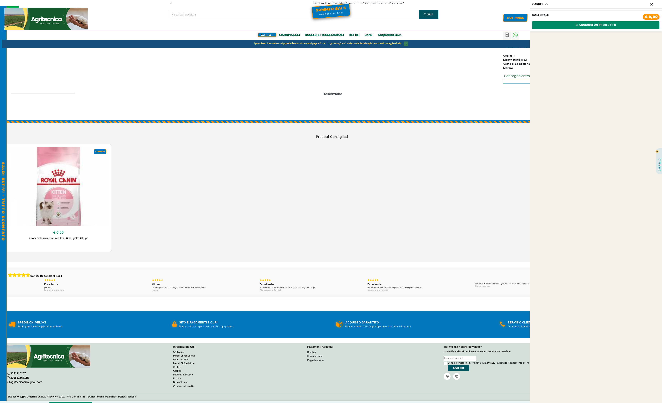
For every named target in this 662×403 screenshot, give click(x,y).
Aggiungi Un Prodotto (597, 25)
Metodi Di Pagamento (184, 355)
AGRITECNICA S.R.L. (54, 396)
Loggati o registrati (336, 43)
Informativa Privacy (183, 374)
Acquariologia (390, 34)
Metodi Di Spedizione (183, 363)
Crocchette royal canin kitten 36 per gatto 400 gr (58, 238)
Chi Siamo (178, 352)
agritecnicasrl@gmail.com (26, 382)
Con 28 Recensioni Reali (46, 276)
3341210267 (18, 373)
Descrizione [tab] (332, 94)
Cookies (177, 367)
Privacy (177, 378)
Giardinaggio (289, 34)
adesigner (131, 396)
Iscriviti (458, 368)
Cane (368, 34)
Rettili (354, 34)
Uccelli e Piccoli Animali (324, 34)
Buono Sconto (180, 382)
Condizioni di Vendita (183, 386)
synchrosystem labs (107, 396)
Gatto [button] (266, 34)
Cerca (429, 14)
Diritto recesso (180, 359)
